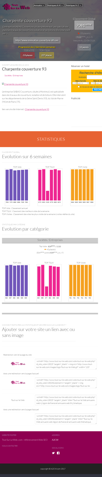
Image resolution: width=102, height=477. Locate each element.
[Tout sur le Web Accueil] (16, 6)
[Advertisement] (86, 114)
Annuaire (38, 5)
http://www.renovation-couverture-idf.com (37, 40)
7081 (84, 25)
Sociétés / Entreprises (13, 75)
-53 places (27, 55)
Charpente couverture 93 (37, 109)
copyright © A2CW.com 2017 (52, 469)
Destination (82, 77)
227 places (46, 55)
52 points (84, 47)
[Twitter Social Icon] (54, 453)
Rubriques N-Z (72, 5)
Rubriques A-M (54, 5)
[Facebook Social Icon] (59, 453)
